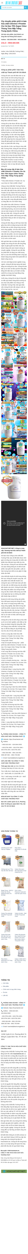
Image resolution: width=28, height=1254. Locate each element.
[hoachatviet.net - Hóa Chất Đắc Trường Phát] (14, 2)
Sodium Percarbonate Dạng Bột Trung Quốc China (6, 915)
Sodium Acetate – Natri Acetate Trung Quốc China (20, 915)
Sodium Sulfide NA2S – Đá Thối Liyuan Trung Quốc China (21, 960)
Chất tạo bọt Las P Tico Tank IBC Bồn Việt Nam (7, 869)
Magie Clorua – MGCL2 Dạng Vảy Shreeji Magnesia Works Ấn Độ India (7, 893)
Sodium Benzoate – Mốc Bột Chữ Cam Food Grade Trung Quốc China (6, 937)
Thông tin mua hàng (7, 65)
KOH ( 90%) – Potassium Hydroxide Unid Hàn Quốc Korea (20, 892)
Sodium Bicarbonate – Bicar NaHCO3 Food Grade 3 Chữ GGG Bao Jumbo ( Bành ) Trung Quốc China (20, 937)
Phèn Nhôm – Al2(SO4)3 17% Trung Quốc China (6, 960)
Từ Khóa (3, 62)
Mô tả (3, 58)
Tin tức (5, 992)
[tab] (14, 58)
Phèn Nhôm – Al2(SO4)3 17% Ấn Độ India (20, 849)
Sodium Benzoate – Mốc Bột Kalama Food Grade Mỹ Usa (20, 870)
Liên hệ (5, 995)
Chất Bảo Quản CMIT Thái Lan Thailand (6, 848)
